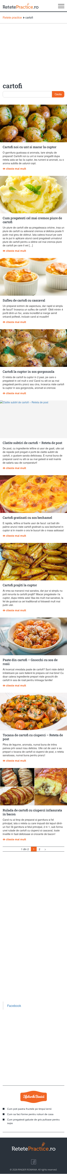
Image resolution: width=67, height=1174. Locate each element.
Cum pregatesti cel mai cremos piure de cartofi (32, 220)
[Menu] (61, 5)
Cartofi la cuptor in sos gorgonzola (28, 371)
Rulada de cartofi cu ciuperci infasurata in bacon (32, 812)
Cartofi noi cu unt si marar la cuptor (29, 147)
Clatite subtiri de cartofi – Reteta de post (32, 443)
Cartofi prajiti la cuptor (20, 585)
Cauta (58, 94)
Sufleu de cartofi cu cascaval (24, 300)
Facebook (14, 1005)
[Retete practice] (20, 5)
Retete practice (12, 17)
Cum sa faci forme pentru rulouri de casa (30, 1114)
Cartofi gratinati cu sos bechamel (27, 517)
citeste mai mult (15, 168)
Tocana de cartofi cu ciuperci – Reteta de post (33, 737)
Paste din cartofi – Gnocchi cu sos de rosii (30, 662)
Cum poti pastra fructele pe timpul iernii (29, 1108)
